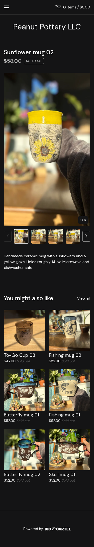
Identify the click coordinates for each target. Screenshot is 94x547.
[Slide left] (8, 236)
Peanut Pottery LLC (47, 26)
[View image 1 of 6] (21, 236)
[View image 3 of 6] (55, 236)
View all (83, 298)
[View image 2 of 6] (38, 236)
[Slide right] (86, 236)
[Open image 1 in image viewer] (47, 149)
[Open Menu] (6, 7)
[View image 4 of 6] (73, 236)
